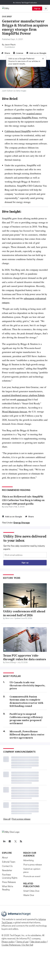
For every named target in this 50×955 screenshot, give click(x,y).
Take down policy (38, 941)
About (5, 857)
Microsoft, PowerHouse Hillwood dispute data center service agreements (27, 734)
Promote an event (31, 876)
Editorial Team (8, 861)
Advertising (28, 860)
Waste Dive (28, 895)
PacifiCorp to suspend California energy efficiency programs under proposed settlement (26, 718)
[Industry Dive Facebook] (10, 841)
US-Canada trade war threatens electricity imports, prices (27, 685)
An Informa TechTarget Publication (25, 3)
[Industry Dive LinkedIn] (4, 841)
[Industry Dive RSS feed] (21, 841)
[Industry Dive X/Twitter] (15, 841)
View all (6, 819)
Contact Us (7, 866)
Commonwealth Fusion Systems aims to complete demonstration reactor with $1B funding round (26, 701)
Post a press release (21, 819)
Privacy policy (8, 941)
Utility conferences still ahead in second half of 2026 (24, 613)
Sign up (37, 8)
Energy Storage (22, 522)
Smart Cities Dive (31, 891)
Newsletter (7, 870)
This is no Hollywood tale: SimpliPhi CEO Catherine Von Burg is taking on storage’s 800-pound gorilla (23, 500)
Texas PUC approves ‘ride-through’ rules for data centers (24, 657)
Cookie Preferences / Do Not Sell (17, 945)
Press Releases (9, 882)
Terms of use (22, 941)
